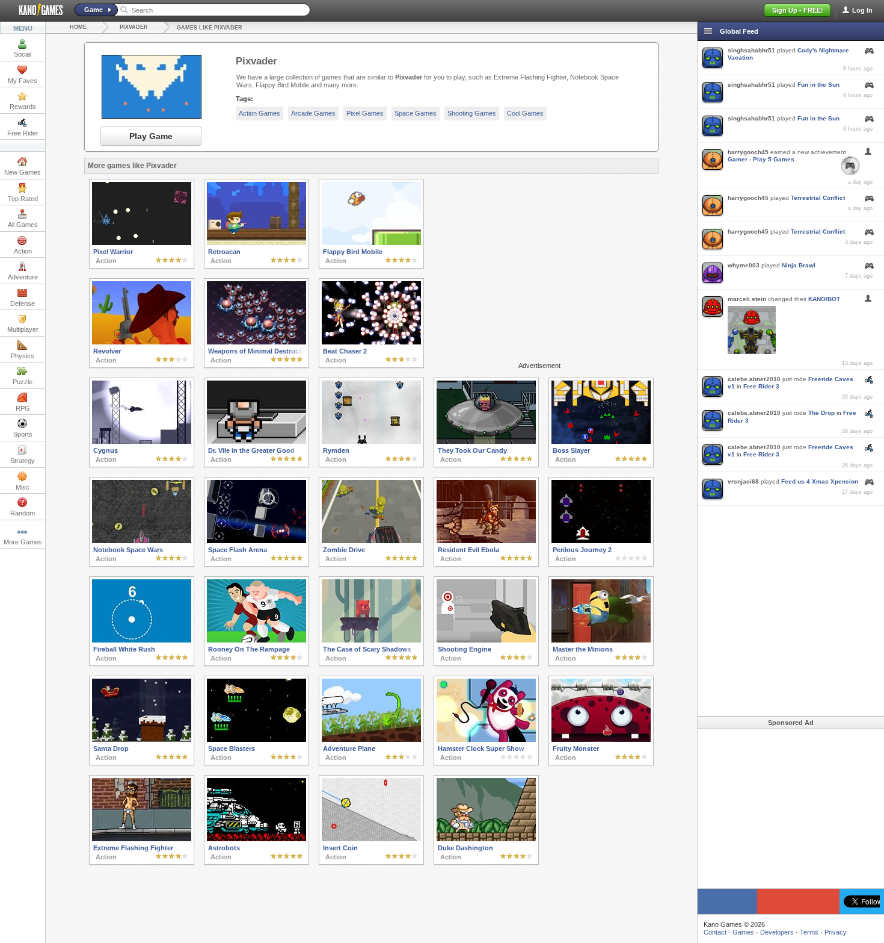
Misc (22, 487)
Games (743, 932)
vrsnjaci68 (743, 481)
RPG (23, 408)
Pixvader (134, 27)
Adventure (23, 277)
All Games (23, 224)
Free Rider (22, 133)
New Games (22, 172)
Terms (809, 932)
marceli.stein (747, 299)
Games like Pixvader (209, 28)
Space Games (415, 113)
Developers (777, 932)
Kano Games (36, 10)
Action (23, 251)
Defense (22, 303)
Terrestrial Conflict (818, 198)
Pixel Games (365, 113)
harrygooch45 (748, 152)
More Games (23, 542)
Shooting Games (471, 113)
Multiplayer (22, 329)
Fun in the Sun (818, 84)
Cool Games (525, 113)
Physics (22, 355)
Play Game (151, 136)
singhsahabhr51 (751, 50)
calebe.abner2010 (754, 379)
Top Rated (23, 198)
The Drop (821, 412)
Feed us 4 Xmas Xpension (819, 481)
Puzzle (22, 381)
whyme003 (744, 265)
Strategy (22, 460)
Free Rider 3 (761, 386)
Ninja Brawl (798, 265)
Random (22, 513)
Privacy (835, 932)
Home (78, 27)
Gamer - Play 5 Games (761, 159)
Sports (22, 434)
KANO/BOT (824, 299)
